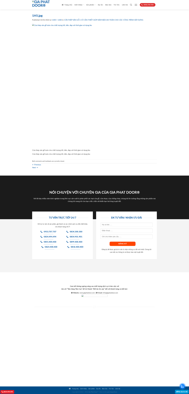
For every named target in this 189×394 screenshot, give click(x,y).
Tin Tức (116, 5)
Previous (36, 165)
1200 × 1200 (57, 20)
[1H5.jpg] (94, 86)
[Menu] (135, 5)
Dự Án (100, 5)
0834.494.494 (8, 392)
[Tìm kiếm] (131, 5)
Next (35, 167)
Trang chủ (68, 5)
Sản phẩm (90, 5)
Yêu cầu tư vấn (183, 392)
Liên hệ (125, 5)
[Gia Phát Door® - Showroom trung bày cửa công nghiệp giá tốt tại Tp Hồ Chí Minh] (45, 5)
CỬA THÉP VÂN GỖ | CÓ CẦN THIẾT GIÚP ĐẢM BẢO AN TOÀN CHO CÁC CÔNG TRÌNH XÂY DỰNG (103, 20)
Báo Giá (108, 5)
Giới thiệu (78, 5)
